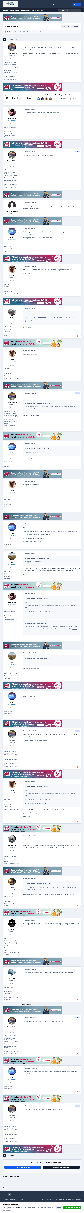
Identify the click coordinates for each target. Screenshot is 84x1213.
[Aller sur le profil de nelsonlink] (46, 98)
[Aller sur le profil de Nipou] (38, 98)
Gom (11, 562)
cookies (17, 1207)
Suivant (12, 39)
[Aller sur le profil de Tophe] (12, 312)
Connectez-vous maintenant (61, 1167)
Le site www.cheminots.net (37, 32)
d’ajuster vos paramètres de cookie (16, 1209)
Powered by (73, 1199)
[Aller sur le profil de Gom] (50, 98)
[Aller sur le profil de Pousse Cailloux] (5, 32)
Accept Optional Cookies (73, 1207)
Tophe (12, 318)
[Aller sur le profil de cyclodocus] (12, 923)
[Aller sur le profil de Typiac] (12, 881)
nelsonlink (12, 275)
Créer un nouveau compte (22, 1167)
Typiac (12, 887)
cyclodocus (12, 929)
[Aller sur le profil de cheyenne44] (12, 839)
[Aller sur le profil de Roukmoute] (12, 112)
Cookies (21, 1199)
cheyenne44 (12, 845)
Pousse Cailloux (12, 53)
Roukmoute (12, 118)
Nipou (12, 237)
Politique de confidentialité (10, 1199)
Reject (59, 1207)
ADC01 (13, 978)
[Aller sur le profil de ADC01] (12, 972)
